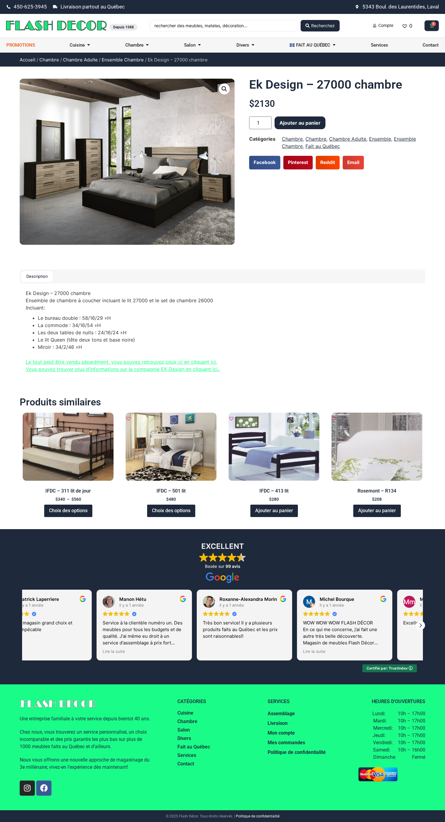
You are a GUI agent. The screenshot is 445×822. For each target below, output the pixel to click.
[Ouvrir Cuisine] (88, 45)
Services (186, 755)
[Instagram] (27, 788)
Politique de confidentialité (257, 816)
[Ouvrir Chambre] (147, 45)
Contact (185, 764)
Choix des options (68, 510)
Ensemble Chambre (123, 60)
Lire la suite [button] (142, 651)
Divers (184, 738)
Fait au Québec (322, 146)
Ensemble (380, 139)
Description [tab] (37, 276)
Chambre (49, 60)
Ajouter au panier (300, 123)
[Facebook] (43, 788)
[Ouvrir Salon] (199, 45)
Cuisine (185, 713)
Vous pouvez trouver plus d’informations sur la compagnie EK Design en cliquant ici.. (123, 369)
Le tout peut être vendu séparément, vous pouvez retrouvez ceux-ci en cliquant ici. (121, 362)
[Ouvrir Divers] (253, 45)
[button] (224, 89)
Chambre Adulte (80, 60)
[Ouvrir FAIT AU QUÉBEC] (334, 45)
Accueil (27, 60)
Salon (183, 730)
